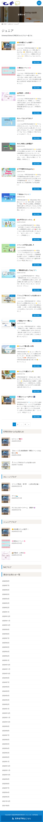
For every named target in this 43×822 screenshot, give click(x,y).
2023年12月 (6, 713)
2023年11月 (6, 717)
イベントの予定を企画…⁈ (25, 245)
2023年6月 (5, 739)
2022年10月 (6, 775)
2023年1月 (5, 761)
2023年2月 (5, 757)
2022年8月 (5, 783)
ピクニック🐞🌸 (17, 439)
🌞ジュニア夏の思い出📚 (25, 346)
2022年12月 (6, 766)
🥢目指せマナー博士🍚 (24, 321)
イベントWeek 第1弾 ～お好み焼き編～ (26, 484)
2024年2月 (5, 704)
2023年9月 (5, 726)
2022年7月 (5, 788)
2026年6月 (5, 590)
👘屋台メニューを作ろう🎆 (26, 397)
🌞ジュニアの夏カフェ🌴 (25, 371)
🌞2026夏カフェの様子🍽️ (25, 42)
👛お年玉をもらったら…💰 (26, 219)
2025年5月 (5, 647)
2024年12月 (6, 665)
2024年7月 (5, 682)
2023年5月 (5, 744)
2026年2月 (5, 607)
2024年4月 (5, 695)
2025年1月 (5, 660)
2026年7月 (5, 585)
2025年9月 (5, 629)
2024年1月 (5, 709)
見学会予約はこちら (23, 818)
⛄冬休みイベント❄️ (24, 194)
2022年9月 (5, 779)
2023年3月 (5, 753)
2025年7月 (5, 638)
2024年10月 (6, 673)
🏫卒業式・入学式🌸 (24, 93)
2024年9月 (5, 678)
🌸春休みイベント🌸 (24, 68)
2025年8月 (5, 634)
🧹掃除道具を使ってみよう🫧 (27, 270)
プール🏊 (15, 496)
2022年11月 (6, 770)
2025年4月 (5, 651)
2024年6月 (5, 687)
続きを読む (37, 62)
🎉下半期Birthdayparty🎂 (26, 169)
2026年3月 (5, 603)
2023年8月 (5, 731)
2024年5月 (5, 691)
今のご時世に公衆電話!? (25, 144)
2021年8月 (5, 805)
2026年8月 (5, 581)
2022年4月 (5, 792)
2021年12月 (6, 801)
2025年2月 (5, 656)
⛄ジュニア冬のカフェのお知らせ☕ (29, 295)
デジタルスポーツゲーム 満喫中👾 (23, 508)
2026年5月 (5, 594)
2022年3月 (5, 797)
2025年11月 (6, 621)
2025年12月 (6, 616)
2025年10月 (6, 625)
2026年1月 (5, 612)
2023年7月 (5, 735)
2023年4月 (5, 748)
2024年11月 (6, 669)
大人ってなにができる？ (25, 118)
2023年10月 (6, 722)
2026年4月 (5, 599)
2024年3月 (5, 700)
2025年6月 (5, 643)
